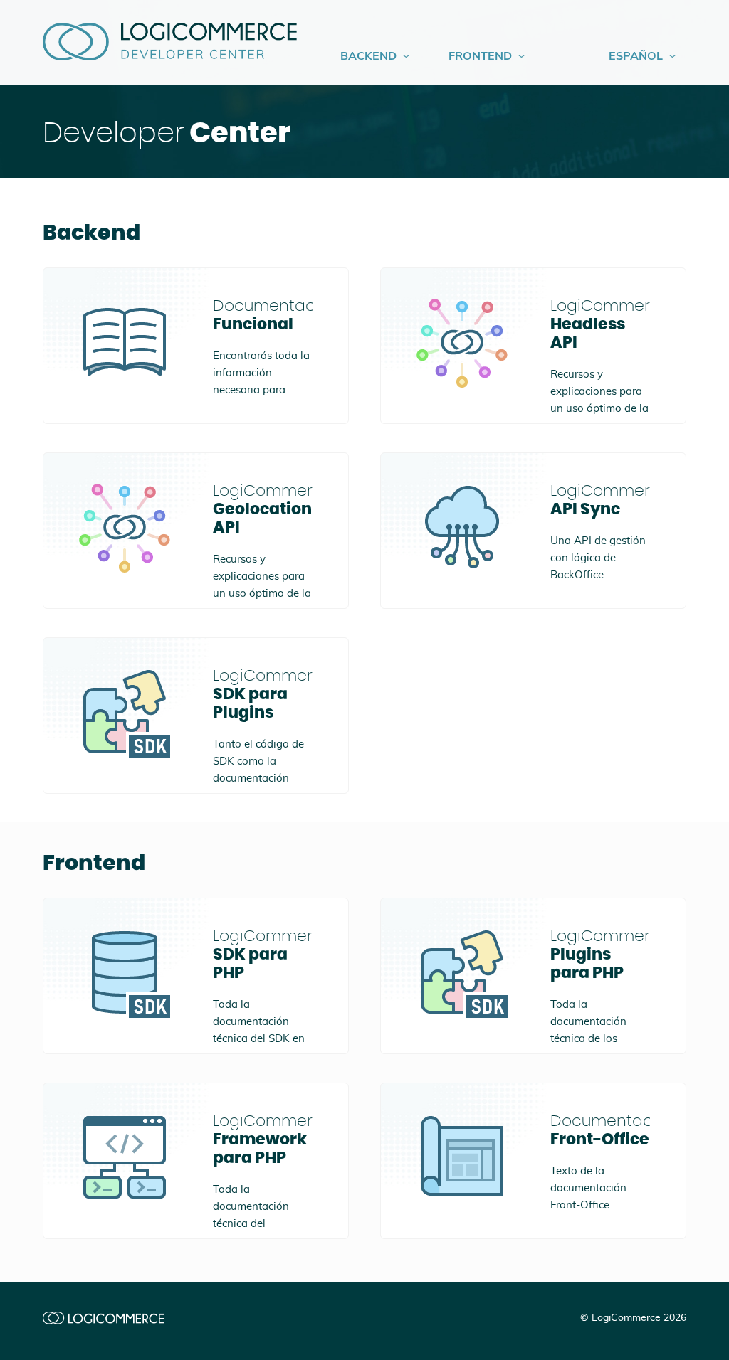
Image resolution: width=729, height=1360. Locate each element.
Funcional (263, 315)
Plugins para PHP (600, 954)
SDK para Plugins (263, 694)
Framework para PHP (263, 1139)
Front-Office (600, 1130)
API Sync (600, 500)
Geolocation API (263, 509)
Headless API (600, 324)
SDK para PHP (263, 954)
